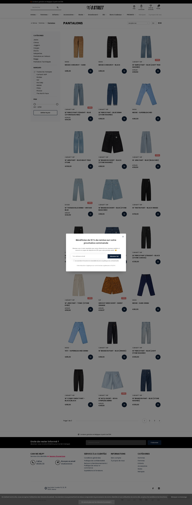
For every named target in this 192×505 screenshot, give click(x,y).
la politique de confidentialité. (110, 261)
